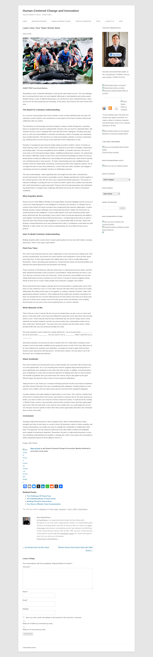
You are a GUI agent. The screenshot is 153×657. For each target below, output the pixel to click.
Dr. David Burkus (42, 520)
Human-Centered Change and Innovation (51, 10)
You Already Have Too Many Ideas (36, 547)
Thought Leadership (83, 21)
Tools (98, 21)
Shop (121, 21)
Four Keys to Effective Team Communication (44, 504)
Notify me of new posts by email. (34, 629)
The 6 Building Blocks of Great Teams (41, 499)
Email (25, 600)
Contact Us (109, 21)
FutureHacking (110, 74)
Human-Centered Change (61, 21)
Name (25, 591)
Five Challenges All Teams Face (39, 496)
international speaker (67, 533)
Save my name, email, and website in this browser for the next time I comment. (54, 617)
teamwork (62, 509)
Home (25, 21)
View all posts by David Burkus (48, 539)
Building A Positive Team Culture (39, 501)
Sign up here (35, 448)
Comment (27, 567)
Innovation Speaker (39, 21)
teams (56, 509)
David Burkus (83, 509)
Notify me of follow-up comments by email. (38, 623)
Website (25, 609)
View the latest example (110, 152)
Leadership (42, 509)
